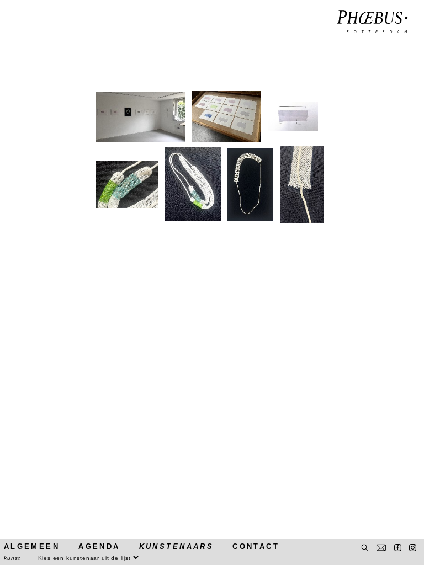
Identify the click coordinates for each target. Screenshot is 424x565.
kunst (12, 558)
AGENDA (99, 546)
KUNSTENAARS (176, 546)
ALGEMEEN (32, 546)
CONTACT (255, 546)
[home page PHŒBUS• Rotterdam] (372, 22)
